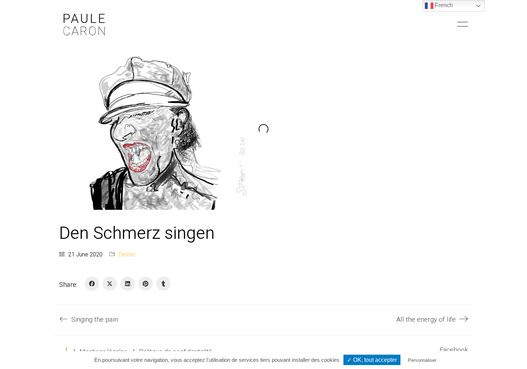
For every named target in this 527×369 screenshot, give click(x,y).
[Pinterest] (145, 283)
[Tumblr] (163, 283)
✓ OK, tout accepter (372, 360)
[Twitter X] (110, 283)
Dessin (126, 255)
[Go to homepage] (84, 24)
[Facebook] (92, 283)
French (443, 5)
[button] (462, 24)
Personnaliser (422, 360)
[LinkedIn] (127, 283)
